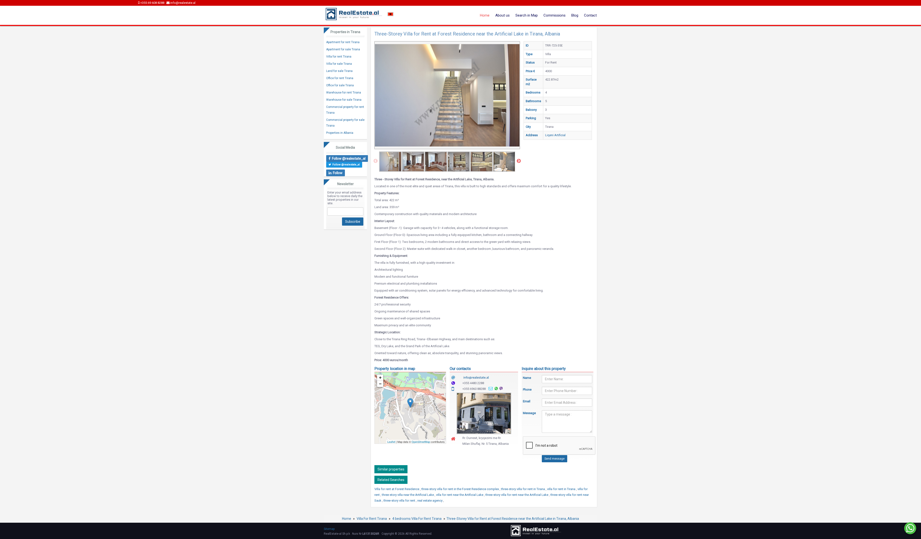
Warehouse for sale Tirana (343, 99)
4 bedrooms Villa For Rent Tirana (417, 519)
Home (485, 15)
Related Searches (391, 480)
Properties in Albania (339, 133)
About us (502, 15)
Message (529, 413)
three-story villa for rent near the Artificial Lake (517, 495)
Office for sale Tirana (340, 85)
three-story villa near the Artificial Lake (408, 495)
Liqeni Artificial (555, 135)
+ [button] (380, 377)
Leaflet (391, 442)
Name (527, 378)
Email (526, 401)
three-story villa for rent (400, 500)
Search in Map (526, 15)
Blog (574, 15)
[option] (390, 162)
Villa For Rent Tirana (372, 519)
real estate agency (430, 500)
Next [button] (518, 161)
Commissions (554, 15)
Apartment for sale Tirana (343, 49)
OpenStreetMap (421, 442)
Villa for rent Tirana (338, 56)
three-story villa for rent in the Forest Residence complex (460, 489)
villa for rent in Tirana (561, 489)
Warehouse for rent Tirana (343, 92)
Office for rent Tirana (339, 78)
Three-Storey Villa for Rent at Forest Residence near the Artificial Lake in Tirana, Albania (512, 519)
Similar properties (391, 469)
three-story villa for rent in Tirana (523, 489)
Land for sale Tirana (339, 71)
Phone (527, 389)
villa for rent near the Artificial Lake (460, 495)
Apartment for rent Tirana (343, 42)
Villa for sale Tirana (339, 63)
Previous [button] (375, 161)
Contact (590, 15)
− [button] (380, 383)
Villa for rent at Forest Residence (397, 489)
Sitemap (329, 529)
